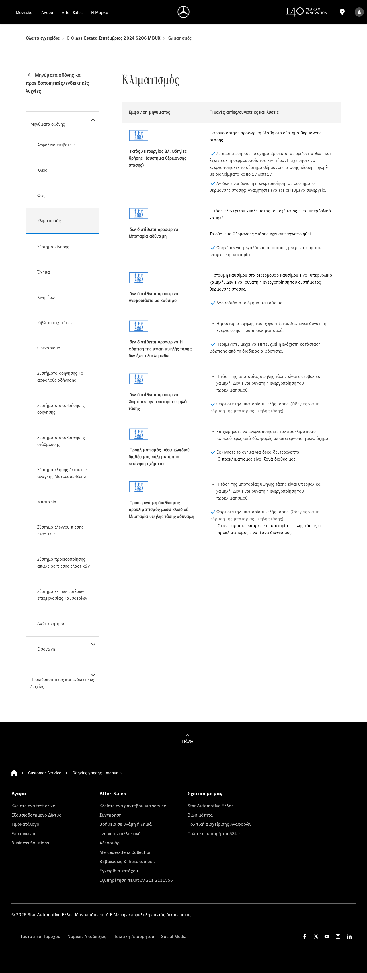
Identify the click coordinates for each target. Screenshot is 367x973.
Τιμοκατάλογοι (25, 824)
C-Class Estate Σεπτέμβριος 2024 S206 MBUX (114, 38)
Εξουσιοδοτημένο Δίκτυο (36, 815)
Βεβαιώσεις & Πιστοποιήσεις (127, 861)
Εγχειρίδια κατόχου (118, 870)
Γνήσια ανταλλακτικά (120, 833)
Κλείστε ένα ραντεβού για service (132, 805)
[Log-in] (359, 12)
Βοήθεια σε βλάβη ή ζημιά (125, 824)
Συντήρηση (110, 815)
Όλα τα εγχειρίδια (43, 38)
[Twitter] (316, 936)
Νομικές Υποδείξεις (86, 936)
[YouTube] (326, 936)
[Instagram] (338, 936)
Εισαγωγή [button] (46, 649)
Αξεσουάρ (109, 843)
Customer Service (44, 772)
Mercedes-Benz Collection (125, 852)
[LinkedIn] (349, 936)
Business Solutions (30, 843)
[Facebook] (304, 936)
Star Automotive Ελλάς (211, 805)
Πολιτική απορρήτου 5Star (214, 833)
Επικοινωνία (23, 833)
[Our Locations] (342, 12)
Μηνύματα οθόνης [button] (47, 124)
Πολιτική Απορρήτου (133, 936)
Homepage (14, 773)
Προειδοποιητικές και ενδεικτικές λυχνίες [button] (62, 682)
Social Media (173, 936)
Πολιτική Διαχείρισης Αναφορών (219, 824)
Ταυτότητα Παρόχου (40, 936)
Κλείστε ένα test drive (33, 805)
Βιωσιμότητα (200, 815)
